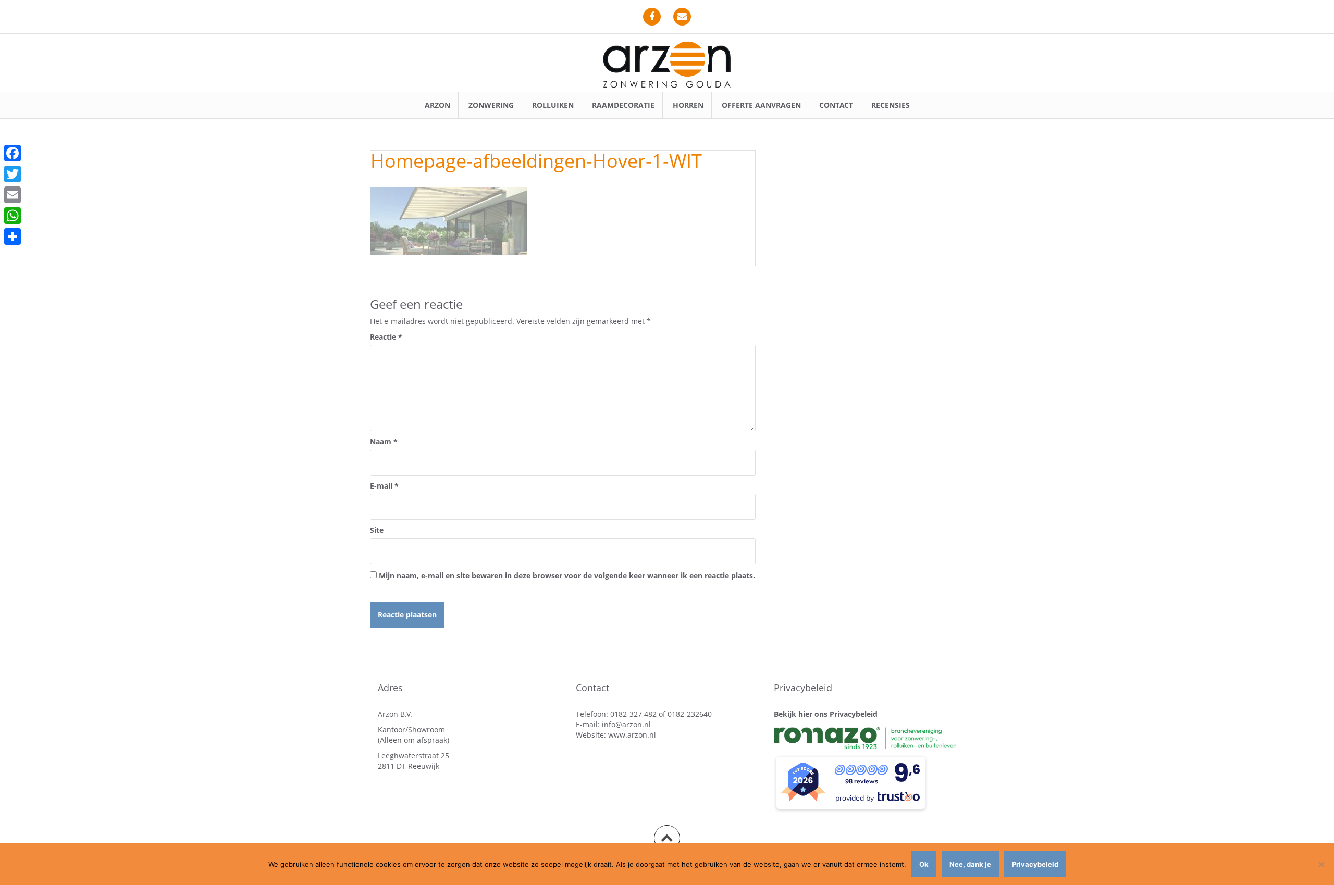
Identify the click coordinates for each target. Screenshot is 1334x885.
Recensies (890, 105)
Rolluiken (553, 105)
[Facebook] (12, 153)
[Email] (12, 194)
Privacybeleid (1035, 864)
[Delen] (12, 236)
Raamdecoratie (623, 105)
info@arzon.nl (626, 724)
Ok (924, 864)
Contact (836, 105)
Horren (688, 105)
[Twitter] (12, 174)
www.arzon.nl (632, 735)
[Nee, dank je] (1321, 864)
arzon (437, 105)
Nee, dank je (970, 864)
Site (377, 530)
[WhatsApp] (12, 215)
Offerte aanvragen (761, 105)
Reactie (386, 337)
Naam (384, 441)
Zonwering (491, 105)
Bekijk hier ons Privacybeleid (826, 714)
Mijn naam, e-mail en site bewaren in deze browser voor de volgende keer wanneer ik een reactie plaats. (567, 575)
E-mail (384, 486)
